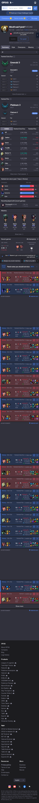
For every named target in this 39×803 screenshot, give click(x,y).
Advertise (23, 767)
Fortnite (3, 696)
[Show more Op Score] (37, 256)
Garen (7, 142)
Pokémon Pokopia (7, 683)
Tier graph (23, 39)
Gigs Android (5, 744)
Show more (19, 606)
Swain (6, 168)
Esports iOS (5, 757)
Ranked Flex (32, 129)
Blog (2, 652)
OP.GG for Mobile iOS (8, 731)
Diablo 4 (3, 698)
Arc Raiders (5, 688)
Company (4, 650)
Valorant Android (6, 739)
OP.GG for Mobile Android (9, 729)
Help (2, 770)
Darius (7, 158)
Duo (2, 711)
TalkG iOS (4, 752)
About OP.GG (5, 647)
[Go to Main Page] (5, 2)
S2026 (6, 129)
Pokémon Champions (8, 670)
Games (3, 708)
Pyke (6, 163)
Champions (6, 18)
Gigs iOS (4, 747)
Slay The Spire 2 (6, 691)
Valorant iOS (5, 742)
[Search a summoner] (29, 8)
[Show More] (11, 2)
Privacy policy (6, 765)
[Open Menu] (35, 2)
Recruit (22, 770)
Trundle (7, 148)
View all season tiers (18, 94)
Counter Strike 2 (6, 693)
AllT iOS (3, 736)
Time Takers (5, 703)
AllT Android (5, 734)
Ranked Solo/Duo (19, 129)
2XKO (3, 701)
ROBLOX (4, 678)
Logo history (5, 655)
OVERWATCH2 (6, 680)
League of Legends (7, 663)
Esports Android (6, 754)
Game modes (19, 18)
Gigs (2, 718)
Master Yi (8, 153)
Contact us (4, 775)
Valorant (4, 673)
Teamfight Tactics (7, 665)
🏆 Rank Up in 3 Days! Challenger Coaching (17, 13)
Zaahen (7, 137)
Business (22, 765)
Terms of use (5, 767)
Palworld (4, 668)
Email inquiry (5, 772)
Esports (3, 716)
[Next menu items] (28, 18)
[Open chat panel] (37, 35)
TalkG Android (5, 749)
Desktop (4, 706)
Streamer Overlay (7, 721)
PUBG (3, 675)
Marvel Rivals (5, 685)
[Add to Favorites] (34, 26)
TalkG (3, 713)
